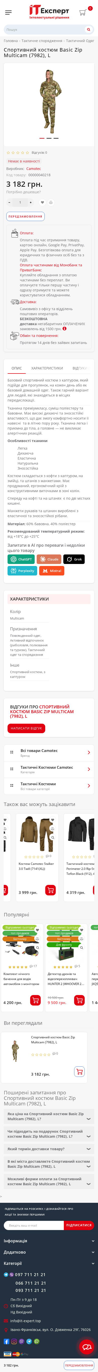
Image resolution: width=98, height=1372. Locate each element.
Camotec (33, 168)
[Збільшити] (31, 202)
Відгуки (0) (82, 368)
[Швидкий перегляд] (40, 837)
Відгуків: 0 (38, 152)
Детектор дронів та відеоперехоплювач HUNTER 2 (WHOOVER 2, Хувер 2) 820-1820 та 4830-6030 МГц (65, 984)
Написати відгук (26, 728)
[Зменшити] (9, 202)
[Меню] (8, 12)
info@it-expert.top (25, 1320)
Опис (17, 368)
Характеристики (47, 368)
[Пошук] (89, 29)
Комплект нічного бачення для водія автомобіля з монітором (21, 979)
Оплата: (27, 233)
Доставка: (28, 301)
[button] (41, 138)
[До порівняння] (51, 202)
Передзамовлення (79, 1365)
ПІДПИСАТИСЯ (79, 1225)
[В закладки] (42, 202)
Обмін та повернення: (39, 335)
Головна (11, 40)
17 (35, 966)
